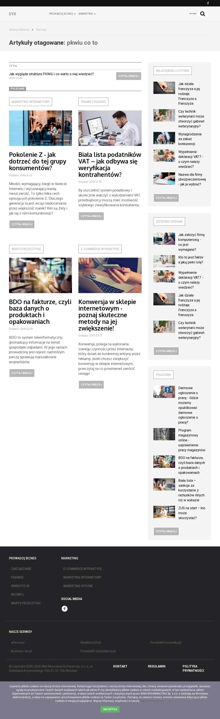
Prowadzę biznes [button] (61, 13)
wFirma (192, 14)
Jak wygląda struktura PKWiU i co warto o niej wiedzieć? (51, 74)
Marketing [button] (86, 13)
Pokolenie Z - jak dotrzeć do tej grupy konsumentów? (37, 161)
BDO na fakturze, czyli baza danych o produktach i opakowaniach (40, 311)
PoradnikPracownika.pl (165, 642)
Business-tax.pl (21, 651)
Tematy (41, 29)
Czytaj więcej (128, 76)
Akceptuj (110, 709)
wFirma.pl (17, 642)
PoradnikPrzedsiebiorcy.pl (98, 651)
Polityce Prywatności (152, 700)
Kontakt (120, 666)
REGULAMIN (156, 666)
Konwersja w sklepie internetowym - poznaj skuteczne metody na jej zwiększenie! (107, 315)
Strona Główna (19, 29)
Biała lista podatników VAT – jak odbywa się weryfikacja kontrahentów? (109, 164)
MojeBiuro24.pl (91, 642)
